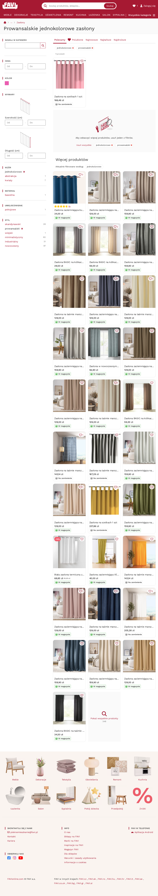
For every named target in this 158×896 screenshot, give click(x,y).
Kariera (11, 841)
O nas (67, 832)
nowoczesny (12, 245)
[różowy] (7, 83)
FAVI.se (139, 879)
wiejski (9, 233)
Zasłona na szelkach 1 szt (68, 96)
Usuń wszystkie (83, 145)
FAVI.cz (83, 879)
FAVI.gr (80, 883)
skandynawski (13, 224)
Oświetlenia (53, 15)
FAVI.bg (71, 883)
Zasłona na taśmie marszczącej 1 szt (74, 470)
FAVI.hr (121, 879)
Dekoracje (21, 15)
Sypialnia (119, 15)
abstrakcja (10, 176)
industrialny (11, 241)
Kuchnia (81, 15)
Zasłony (21, 22)
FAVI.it (130, 879)
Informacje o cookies (75, 862)
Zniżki (142, 808)
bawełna (10, 195)
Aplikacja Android (144, 832)
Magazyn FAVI (71, 849)
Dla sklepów (70, 853)
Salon (106, 15)
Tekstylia (37, 15)
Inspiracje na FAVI (73, 845)
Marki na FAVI (71, 841)
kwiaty (8, 180)
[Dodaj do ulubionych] (81, 61)
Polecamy (59, 39)
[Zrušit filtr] (24, 171)
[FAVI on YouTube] (21, 857)
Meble (8, 15)
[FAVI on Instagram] (14, 857)
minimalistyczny (14, 237)
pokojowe (10, 209)
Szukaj (109, 6)
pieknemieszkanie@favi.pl (24, 832)
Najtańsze (105, 39)
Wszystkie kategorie (139, 15)
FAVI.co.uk (60, 883)
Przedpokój (117, 808)
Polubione (77, 39)
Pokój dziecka (91, 808)
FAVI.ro (102, 879)
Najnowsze (92, 39)
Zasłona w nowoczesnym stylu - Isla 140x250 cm (116, 366)
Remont (68, 15)
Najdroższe (120, 39)
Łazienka (94, 15)
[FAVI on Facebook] (8, 857)
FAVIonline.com (15, 879)
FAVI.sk (92, 879)
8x (70, 206)
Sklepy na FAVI (72, 836)
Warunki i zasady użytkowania (80, 858)
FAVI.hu (111, 879)
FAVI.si (89, 883)
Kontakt (11, 836)
